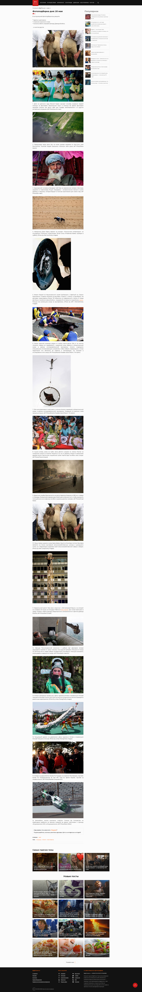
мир (48, 8)
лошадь (38, 839)
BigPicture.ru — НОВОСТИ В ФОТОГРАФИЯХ (95, 973)
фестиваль (50, 839)
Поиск (102, 2)
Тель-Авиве (64, 609)
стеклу (81, 300)
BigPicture (42, 8)
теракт (44, 839)
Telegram (54, 830)
